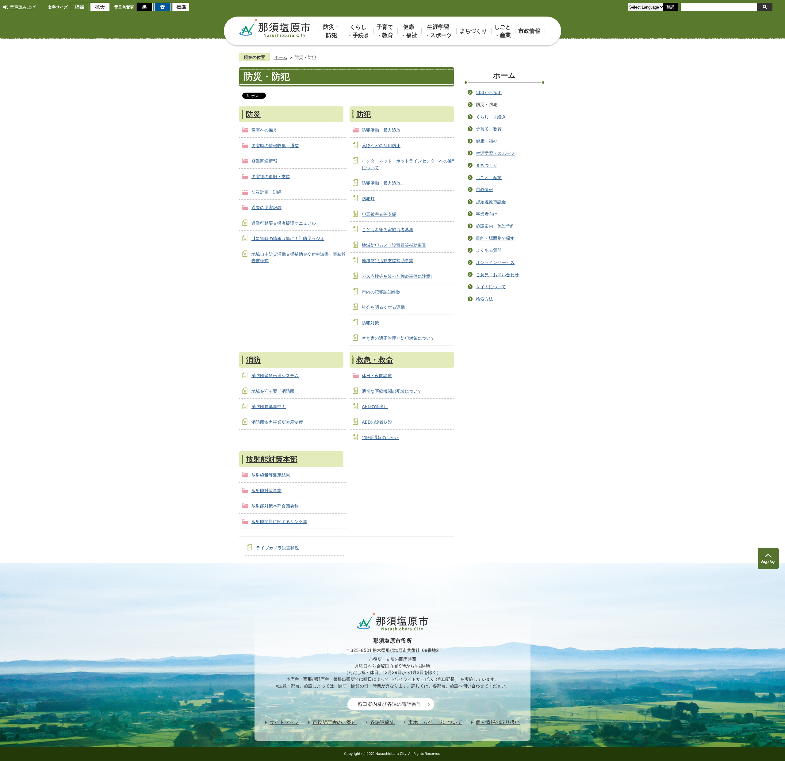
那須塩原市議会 (491, 201)
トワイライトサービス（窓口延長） (424, 679)
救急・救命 (374, 359)
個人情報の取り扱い (498, 722)
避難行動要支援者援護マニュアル (283, 223)
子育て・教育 (489, 128)
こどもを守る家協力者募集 (387, 229)
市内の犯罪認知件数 (381, 291)
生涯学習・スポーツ (495, 153)
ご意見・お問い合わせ (497, 274)
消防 (253, 359)
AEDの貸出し (375, 406)
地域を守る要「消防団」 (275, 391)
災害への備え (264, 129)
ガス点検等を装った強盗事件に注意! (397, 276)
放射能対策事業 (266, 490)
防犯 (363, 114)
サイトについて (491, 286)
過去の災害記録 (266, 207)
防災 (253, 114)
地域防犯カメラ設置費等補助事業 (394, 245)
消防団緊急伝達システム (275, 375)
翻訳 (670, 7)
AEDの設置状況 (377, 422)
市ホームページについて (435, 722)
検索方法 (484, 298)
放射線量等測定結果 (270, 474)
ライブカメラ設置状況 (277, 547)
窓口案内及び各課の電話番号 (389, 704)
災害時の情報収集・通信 (275, 145)
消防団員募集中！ (268, 406)
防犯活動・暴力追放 (381, 129)
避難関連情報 (264, 160)
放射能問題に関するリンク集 (279, 521)
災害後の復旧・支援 (270, 176)
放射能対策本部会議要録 (275, 505)
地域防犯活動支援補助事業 (387, 260)
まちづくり (486, 165)
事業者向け (486, 213)
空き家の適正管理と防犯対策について (398, 338)
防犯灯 (368, 198)
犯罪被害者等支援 (379, 214)
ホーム (280, 57)
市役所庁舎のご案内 (334, 722)
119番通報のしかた (380, 437)
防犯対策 (370, 322)
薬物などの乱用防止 (381, 145)
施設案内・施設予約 (495, 225)
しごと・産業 (489, 177)
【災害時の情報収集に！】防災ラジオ (287, 238)
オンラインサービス (495, 262)
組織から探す (489, 92)
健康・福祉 (486, 140)
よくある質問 (489, 250)
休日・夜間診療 (377, 375)
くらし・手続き (491, 116)
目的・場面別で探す (495, 238)
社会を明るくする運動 (383, 307)
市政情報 (484, 189)
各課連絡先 (382, 722)
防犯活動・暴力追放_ (382, 182)
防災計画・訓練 (266, 191)
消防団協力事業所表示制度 (277, 422)
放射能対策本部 (271, 459)
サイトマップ (284, 722)
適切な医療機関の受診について (392, 391)
